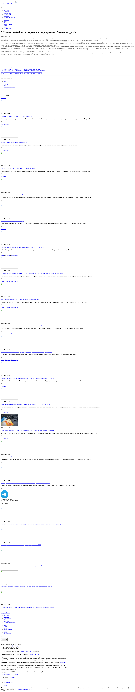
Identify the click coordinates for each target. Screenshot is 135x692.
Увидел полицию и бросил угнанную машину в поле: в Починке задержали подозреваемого (25, 456)
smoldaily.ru (62, 662)
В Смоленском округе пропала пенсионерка (12, 221)
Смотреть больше (5, 613)
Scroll (2, 680)
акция (5, 82)
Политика (6, 22)
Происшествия (8, 24)
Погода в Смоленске (6, 3)
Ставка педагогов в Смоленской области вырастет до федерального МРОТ (21, 299)
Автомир (6, 16)
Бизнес (5, 25)
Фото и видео (7, 14)
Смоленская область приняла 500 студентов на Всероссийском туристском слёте (22, 247)
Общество (6, 20)
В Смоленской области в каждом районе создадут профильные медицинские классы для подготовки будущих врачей (32, 273)
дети (5, 85)
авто (5, 81)
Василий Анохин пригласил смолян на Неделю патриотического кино (19, 194)
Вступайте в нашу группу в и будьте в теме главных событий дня (23, 70)
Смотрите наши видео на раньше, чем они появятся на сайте (21, 72)
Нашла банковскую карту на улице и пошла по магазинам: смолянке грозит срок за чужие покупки (27, 430)
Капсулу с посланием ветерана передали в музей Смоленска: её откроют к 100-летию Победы (26, 404)
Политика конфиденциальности (9, 674)
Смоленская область (9, 87)
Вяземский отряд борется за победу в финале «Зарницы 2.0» (17, 116)
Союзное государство (9, 17)
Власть (5, 21)
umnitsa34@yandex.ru (25, 651)
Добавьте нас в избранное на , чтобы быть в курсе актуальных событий (21, 73)
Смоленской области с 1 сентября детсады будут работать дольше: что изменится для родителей (26, 352)
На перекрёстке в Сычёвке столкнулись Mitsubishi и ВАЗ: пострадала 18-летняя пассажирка (25, 483)
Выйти (5, 685)
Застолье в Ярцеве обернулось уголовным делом (14, 142)
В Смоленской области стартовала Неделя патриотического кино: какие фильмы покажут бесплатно (27, 378)
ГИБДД (6, 84)
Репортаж (6, 11)
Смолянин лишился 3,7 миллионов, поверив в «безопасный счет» (18, 168)
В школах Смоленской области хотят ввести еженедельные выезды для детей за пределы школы (26, 325)
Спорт (5, 27)
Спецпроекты (7, 13)
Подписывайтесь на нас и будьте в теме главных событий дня (20, 69)
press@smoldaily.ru (14, 645)
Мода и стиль (7, 28)
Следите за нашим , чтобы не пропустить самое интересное (21, 67)
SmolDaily (11, 677)
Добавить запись (8, 682)
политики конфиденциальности (23, 689)
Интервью (6, 10)
